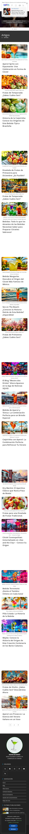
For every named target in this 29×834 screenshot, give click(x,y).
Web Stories (6, 788)
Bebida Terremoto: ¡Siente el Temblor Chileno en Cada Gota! (13, 591)
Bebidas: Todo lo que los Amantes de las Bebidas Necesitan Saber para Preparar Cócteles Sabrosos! (14, 226)
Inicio (4, 782)
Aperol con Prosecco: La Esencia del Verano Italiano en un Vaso (14, 716)
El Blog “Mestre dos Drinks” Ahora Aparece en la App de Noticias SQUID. (13, 384)
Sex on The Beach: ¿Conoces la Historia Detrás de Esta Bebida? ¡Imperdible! (13, 311)
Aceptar (13, 826)
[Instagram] (14, 769)
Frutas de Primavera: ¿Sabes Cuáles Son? (12, 336)
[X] (5, 769)
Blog (4, 785)
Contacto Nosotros (7, 791)
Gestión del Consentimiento (10, 797)
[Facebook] (10, 769)
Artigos (6, 37)
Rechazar (13, 829)
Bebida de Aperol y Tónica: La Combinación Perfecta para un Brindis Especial (14, 414)
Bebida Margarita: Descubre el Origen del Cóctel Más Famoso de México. (13, 280)
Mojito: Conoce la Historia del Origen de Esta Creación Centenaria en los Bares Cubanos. (14, 641)
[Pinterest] (19, 769)
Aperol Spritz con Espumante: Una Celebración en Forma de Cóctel (14, 68)
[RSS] (5, 773)
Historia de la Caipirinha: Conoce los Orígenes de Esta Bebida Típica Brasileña (14, 122)
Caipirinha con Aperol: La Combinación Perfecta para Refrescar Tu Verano (14, 442)
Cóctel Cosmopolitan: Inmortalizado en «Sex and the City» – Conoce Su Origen (15, 541)
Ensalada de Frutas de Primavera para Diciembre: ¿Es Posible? (14, 173)
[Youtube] (24, 769)
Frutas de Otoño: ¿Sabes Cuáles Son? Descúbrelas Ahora (14, 690)
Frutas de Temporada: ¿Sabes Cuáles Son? (13, 94)
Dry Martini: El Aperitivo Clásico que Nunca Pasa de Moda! (14, 491)
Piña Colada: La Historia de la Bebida (14, 615)
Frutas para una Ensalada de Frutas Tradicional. (14, 514)
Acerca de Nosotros (8, 794)
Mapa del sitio (6, 800)
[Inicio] (2, 37)
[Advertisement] (14, 139)
